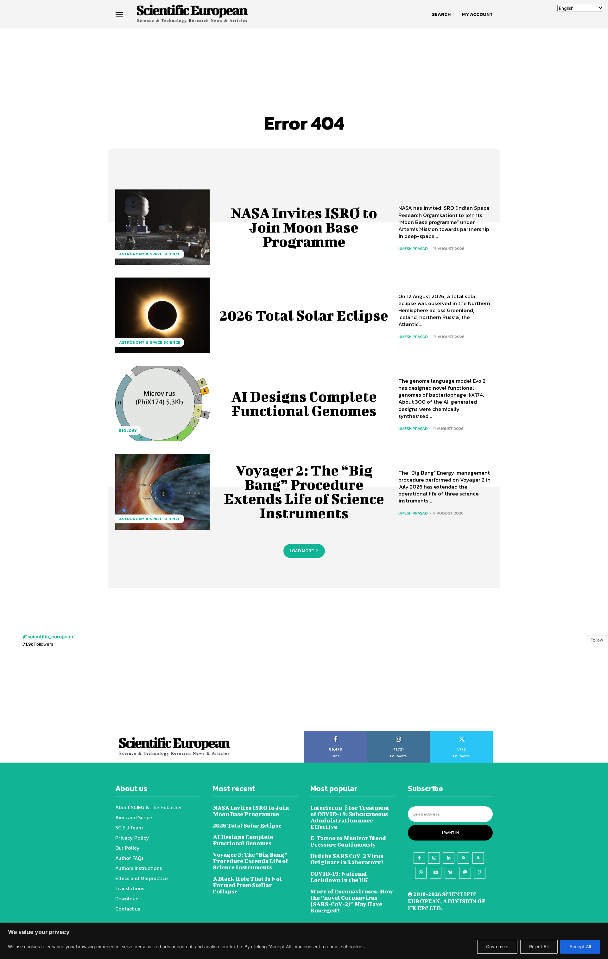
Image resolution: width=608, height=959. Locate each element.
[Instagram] (434, 858)
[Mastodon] (465, 872)
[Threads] (479, 872)
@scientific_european (48, 637)
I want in (450, 832)
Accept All (580, 946)
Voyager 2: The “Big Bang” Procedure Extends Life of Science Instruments (304, 491)
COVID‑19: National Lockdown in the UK (339, 876)
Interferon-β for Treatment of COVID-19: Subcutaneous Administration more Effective (350, 817)
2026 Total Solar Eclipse (304, 315)
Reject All (538, 946)
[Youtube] (435, 872)
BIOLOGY (128, 430)
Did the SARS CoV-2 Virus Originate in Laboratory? (346, 859)
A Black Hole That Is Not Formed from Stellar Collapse (247, 885)
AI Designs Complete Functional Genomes (304, 403)
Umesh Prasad (413, 249)
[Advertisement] (304, 53)
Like (335, 733)
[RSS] (463, 858)
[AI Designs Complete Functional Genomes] (162, 403)
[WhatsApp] (421, 872)
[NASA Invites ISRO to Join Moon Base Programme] (162, 227)
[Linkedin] (448, 858)
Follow (597, 640)
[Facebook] (419, 858)
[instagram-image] (38, 693)
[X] (478, 858)
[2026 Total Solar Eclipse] (162, 315)
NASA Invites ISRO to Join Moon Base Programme (304, 227)
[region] (304, 941)
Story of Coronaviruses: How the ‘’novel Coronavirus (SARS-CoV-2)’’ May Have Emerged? (351, 901)
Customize (497, 946)
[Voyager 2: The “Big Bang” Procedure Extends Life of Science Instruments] (162, 491)
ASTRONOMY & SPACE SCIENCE (149, 254)
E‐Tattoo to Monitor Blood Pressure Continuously (348, 841)
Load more (302, 550)
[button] (441, 14)
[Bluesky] (450, 872)
